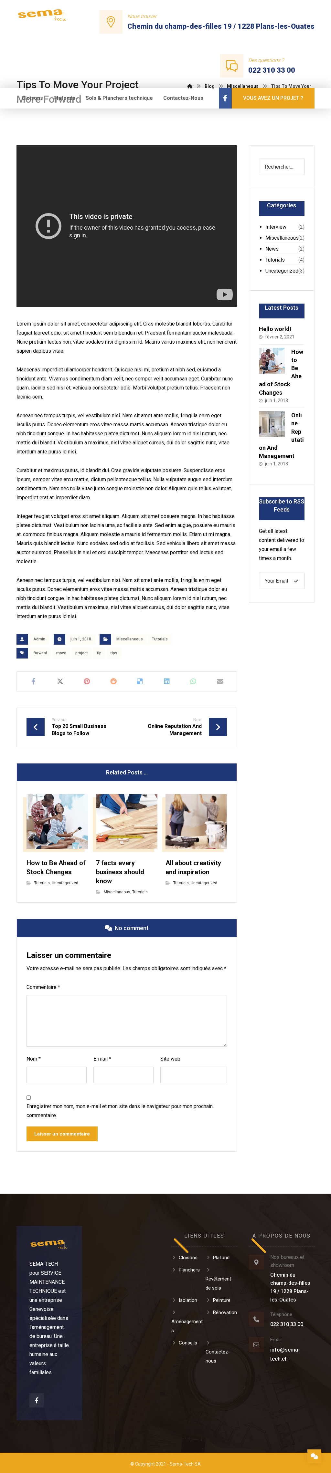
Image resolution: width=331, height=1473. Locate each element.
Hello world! (275, 329)
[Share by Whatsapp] (193, 681)
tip (99, 653)
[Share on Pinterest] (87, 681)
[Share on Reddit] (113, 681)
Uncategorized (65, 883)
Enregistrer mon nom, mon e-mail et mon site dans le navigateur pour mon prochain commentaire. (120, 1110)
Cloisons (188, 1257)
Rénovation (225, 1312)
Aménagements (187, 1326)
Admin (39, 639)
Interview (275, 227)
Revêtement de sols (218, 1283)
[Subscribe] (296, 581)
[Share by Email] (220, 681)
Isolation (188, 1300)
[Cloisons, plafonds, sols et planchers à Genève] (42, 15)
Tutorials (160, 639)
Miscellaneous (129, 639)
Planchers (189, 1270)
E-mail (102, 1059)
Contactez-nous (218, 1356)
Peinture (221, 1300)
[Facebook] (225, 98)
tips (114, 653)
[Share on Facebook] (33, 681)
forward (40, 653)
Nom (34, 1059)
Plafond (221, 1257)
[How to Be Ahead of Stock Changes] (272, 361)
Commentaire (43, 987)
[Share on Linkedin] (167, 681)
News (272, 249)
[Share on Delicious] (140, 681)
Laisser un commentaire (62, 1134)
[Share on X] (60, 681)
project (81, 653)
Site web (170, 1059)
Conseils (188, 1343)
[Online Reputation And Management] (272, 424)
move (61, 653)
